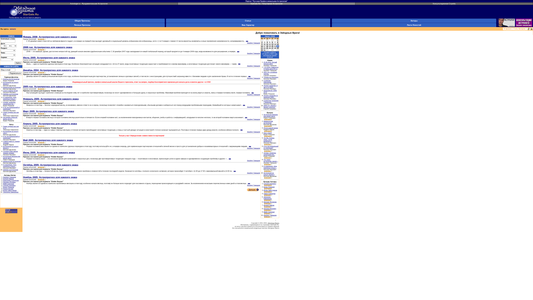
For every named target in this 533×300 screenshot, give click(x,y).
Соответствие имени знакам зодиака (10, 152)
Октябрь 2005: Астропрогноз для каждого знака (50, 164)
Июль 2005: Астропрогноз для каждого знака (49, 57)
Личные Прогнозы (82, 25)
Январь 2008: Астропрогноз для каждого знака (50, 36)
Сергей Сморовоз (9, 185)
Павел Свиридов (269, 193)
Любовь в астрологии (10, 94)
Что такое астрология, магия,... (271, 160)
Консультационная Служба (444, 4)
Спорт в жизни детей (10, 91)
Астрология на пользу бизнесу (269, 173)
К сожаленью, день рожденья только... (9, 98)
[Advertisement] (11, 201)
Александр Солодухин (11, 180)
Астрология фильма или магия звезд (271, 115)
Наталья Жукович (9, 182)
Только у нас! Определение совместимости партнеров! (141, 136)
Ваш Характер (248, 25)
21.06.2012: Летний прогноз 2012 (270, 63)
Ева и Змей (268, 133)
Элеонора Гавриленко (10, 192)
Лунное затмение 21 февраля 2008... (271, 96)
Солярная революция (267, 81)
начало (13, 29)
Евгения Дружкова (270, 202)
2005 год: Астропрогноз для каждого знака (47, 86)
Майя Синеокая (8, 184)
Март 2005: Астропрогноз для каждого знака (48, 111)
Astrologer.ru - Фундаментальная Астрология (89, 4)
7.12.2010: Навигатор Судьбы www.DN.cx (271, 68)
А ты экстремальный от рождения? (271, 147)
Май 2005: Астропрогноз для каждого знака (48, 140)
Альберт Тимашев (9, 177)
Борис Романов (8, 187)
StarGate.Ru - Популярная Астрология (266, 4)
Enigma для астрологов (11, 79)
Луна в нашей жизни (271, 128)
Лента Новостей (414, 25)
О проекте (508, 29)
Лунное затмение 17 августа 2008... (271, 86)
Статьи (248, 21)
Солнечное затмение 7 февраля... (271, 101)
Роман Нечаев (8, 189)
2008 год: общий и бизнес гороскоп (270, 106)
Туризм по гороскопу (271, 77)
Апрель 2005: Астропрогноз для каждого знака (50, 123)
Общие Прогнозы (82, 21)
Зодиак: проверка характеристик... (9, 103)
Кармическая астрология (12, 87)
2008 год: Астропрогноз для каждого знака (47, 47)
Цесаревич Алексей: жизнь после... (10, 118)
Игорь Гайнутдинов (10, 190)
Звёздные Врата (273, 223)
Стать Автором (519, 29)
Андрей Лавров (8, 179)
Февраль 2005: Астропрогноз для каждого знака (51, 99)
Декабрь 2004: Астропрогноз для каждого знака (50, 70)
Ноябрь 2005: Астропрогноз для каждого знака (50, 177)
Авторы (414, 21)
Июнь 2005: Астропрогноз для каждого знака (49, 152)
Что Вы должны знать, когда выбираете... (269, 139)
